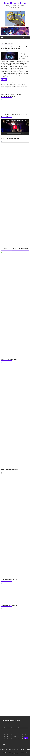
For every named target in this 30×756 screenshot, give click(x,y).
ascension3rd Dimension (12, 84)
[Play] (2, 133)
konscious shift (8, 86)
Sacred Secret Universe (15, 3)
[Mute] (25, 133)
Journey (3, 82)
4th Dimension (25, 82)
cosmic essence (20, 84)
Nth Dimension (18, 86)
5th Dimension (3, 84)
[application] (15, 127)
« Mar (3, 744)
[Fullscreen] (27, 133)
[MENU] (29, 37)
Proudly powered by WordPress (9, 752)
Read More (3, 79)
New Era (12, 86)
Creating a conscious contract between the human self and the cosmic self (14, 47)
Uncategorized (17, 82)
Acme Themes (15, 753)
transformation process (10, 87)
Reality (12, 82)
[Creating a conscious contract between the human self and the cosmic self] (9, 53)
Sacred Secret (12, 50)
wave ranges (17, 87)
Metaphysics (7, 82)
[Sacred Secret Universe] (15, 35)
